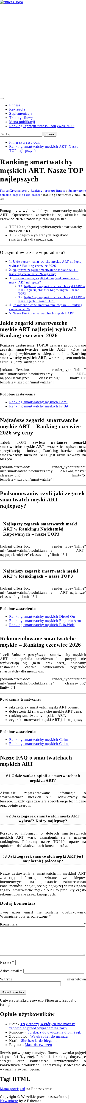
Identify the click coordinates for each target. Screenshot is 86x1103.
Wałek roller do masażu (49, 1036)
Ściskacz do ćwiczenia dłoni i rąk (54, 1032)
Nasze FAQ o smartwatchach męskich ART (43, 313)
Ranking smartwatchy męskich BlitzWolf (42, 625)
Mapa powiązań (12, 1089)
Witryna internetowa (43, 979)
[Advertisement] (43, 49)
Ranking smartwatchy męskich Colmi (39, 739)
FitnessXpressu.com (14, 190)
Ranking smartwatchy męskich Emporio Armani (47, 621)
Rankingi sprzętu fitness (48, 190)
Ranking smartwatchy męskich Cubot (39, 744)
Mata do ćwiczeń (38, 1045)
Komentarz (43, 924)
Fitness (14, 105)
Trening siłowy (21, 118)
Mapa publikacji (22, 122)
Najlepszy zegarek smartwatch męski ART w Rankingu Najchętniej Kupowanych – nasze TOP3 (51, 289)
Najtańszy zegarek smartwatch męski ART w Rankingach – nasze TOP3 (51, 299)
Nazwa (7, 962)
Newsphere (9, 1101)
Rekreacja (17, 109)
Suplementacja (20, 113)
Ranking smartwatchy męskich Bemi (38, 402)
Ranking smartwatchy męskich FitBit (38, 406)
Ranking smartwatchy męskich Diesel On (42, 616)
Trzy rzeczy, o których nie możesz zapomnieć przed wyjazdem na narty (42, 1026)
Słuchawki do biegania (39, 1041)
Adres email (11, 971)
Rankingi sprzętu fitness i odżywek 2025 (41, 126)
